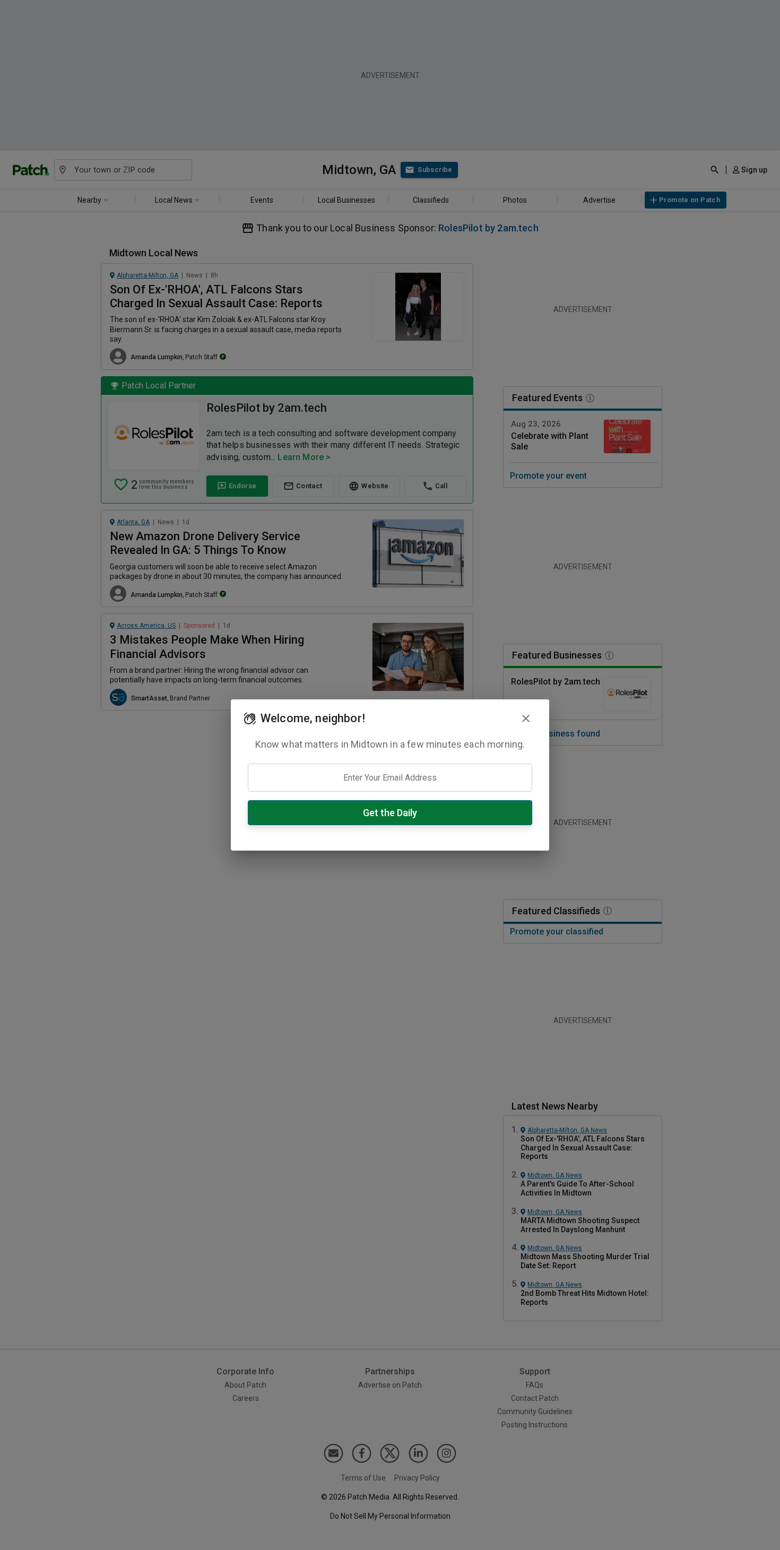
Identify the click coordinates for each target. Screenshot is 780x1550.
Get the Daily (390, 812)
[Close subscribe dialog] (525, 718)
